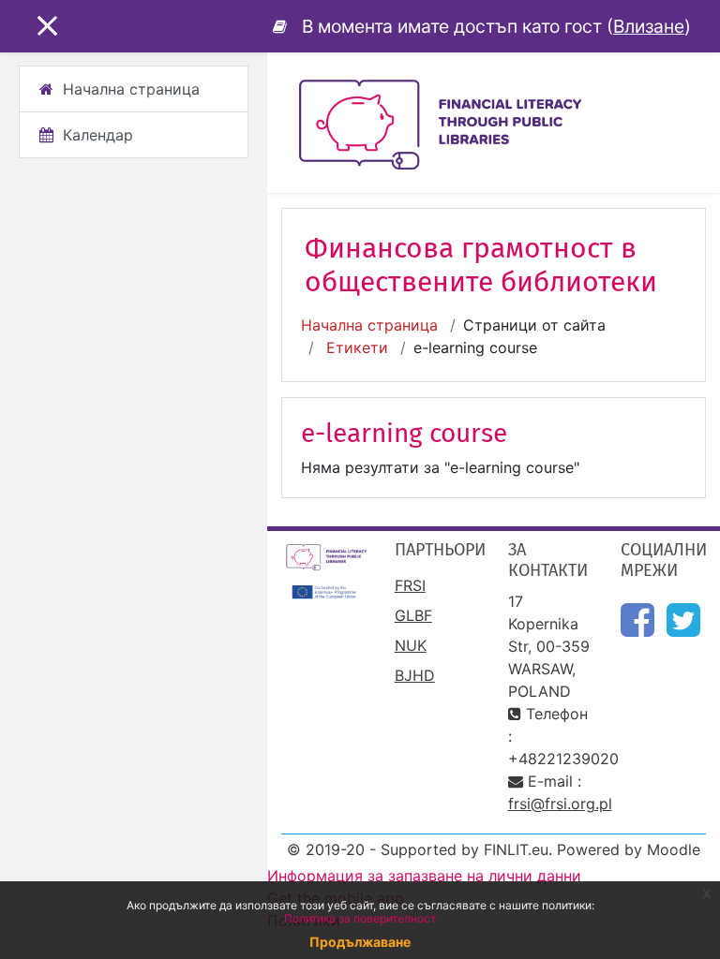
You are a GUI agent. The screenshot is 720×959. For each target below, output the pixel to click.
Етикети (357, 347)
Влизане (648, 26)
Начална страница (369, 325)
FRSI (410, 585)
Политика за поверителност (360, 918)
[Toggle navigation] (693, 93)
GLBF (413, 615)
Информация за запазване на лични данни (424, 875)
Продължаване (360, 942)
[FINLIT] (283, 26)
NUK (411, 645)
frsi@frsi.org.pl (560, 803)
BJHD (415, 675)
